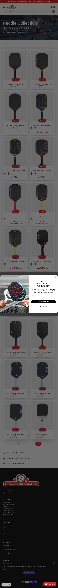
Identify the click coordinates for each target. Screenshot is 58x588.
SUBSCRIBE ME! (43, 301)
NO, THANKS (43, 306)
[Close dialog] (56, 277)
